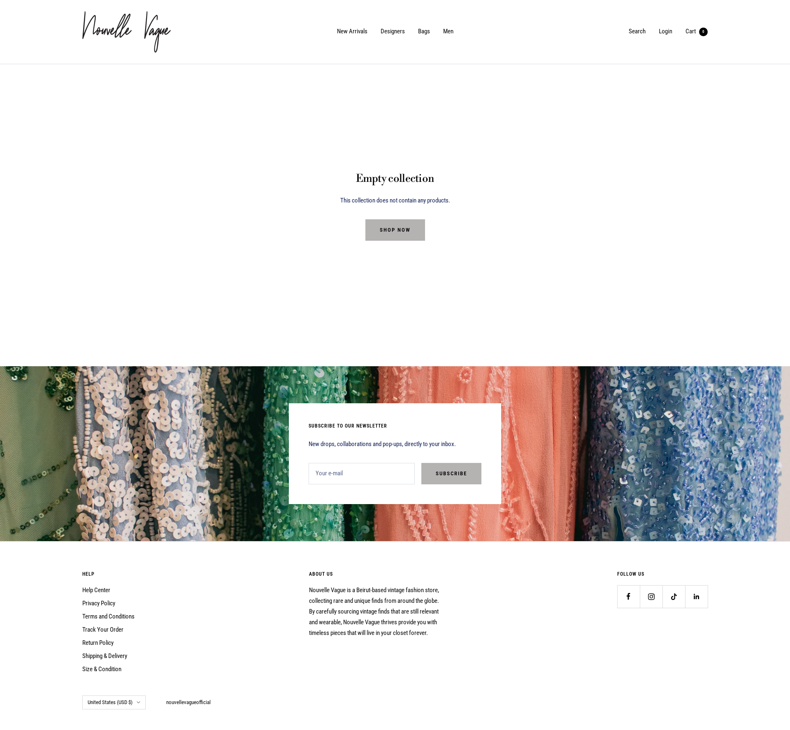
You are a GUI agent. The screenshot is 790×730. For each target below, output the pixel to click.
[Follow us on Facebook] (628, 596)
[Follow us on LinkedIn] (696, 596)
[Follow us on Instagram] (651, 596)
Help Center (96, 590)
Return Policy (98, 642)
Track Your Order (102, 629)
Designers (393, 31)
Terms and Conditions (108, 616)
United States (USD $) (110, 702)
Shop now (395, 230)
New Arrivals (352, 31)
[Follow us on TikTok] (673, 596)
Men (448, 31)
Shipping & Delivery (104, 656)
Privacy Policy (98, 603)
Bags (424, 31)
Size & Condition (101, 669)
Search (637, 31)
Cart (694, 31)
